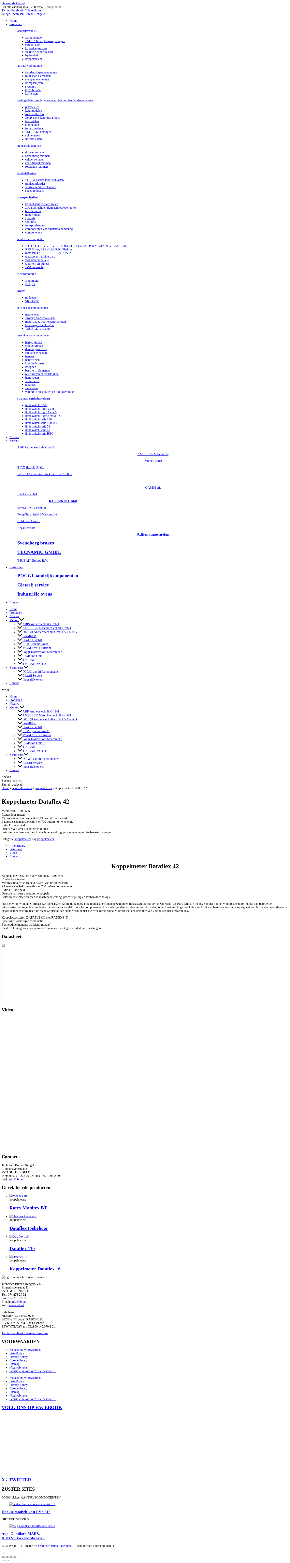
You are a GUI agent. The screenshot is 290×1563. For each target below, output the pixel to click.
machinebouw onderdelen (33, 335)
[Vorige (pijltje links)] (3, 1560)
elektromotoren (26, 273)
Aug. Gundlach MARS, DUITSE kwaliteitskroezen (23, 1536)
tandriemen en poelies (30, 239)
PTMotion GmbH (28, 521)
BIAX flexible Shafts (30, 467)
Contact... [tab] (15, 856)
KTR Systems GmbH (63, 501)
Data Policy (16, 1353)
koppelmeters (44, 788)
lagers (21, 290)
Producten (15, 24)
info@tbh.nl (53, 6)
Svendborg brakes (35, 542)
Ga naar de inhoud (13, 3)
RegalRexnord (26, 527)
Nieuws (14, 437)
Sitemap (14, 1364)
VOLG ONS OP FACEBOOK (32, 1407)
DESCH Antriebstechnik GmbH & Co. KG (44, 474)
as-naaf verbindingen (30, 65)
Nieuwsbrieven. (19, 1367)
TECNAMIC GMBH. (39, 552)
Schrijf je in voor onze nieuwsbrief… (32, 1371)
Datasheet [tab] (15, 849)
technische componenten (32, 307)
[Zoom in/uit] (3, 1557)
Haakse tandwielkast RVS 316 (26, 1512)
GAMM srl (29, 636)
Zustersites (16, 567)
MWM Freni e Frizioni (31, 507)
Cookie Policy (18, 1360)
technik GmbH (153, 460)
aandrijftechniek (27, 31)
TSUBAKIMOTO (34, 663)
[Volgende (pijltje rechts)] (7, 1560)
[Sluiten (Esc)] (15, 1557)
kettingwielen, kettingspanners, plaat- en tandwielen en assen (55, 100)
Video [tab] (13, 852)
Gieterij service (33, 584)
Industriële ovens (34, 594)
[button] (21, 620)
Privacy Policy (18, 1357)
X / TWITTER (16, 1479)
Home (13, 20)
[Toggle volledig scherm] (7, 1557)
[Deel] (11, 1557)
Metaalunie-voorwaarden (25, 1349)
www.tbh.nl (16, 1305)
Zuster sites (16, 667)
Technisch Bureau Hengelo (55, 1545)
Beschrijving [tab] (17, 845)
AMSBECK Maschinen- (153, 454)
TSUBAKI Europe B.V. (32, 560)
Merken (14, 440)
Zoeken (6, 780)
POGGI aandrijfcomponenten (47, 575)
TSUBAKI (29, 659)
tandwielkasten (26, 173)
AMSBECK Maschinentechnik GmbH (46, 628)
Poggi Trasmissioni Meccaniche (37, 514)
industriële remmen (29, 145)
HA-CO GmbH (27, 494)
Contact (14, 602)
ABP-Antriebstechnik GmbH (35, 447)
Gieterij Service (32, 675)
